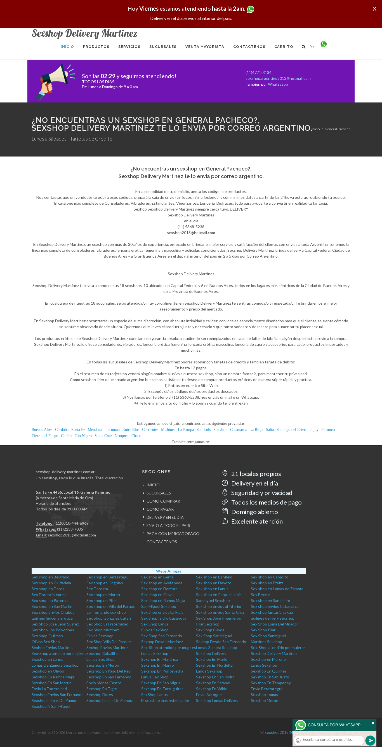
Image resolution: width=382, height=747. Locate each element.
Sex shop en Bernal (158, 577)
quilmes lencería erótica (52, 618)
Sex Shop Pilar (263, 629)
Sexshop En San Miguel (161, 682)
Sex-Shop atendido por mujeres (168, 647)
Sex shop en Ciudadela (51, 582)
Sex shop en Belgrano (50, 577)
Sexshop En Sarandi (213, 682)
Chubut (66, 436)
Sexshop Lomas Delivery (217, 700)
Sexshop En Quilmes (269, 671)
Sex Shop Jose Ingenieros (218, 618)
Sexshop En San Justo (270, 676)
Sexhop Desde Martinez (162, 641)
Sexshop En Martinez (159, 659)
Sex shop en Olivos (158, 594)
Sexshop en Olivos (48, 671)
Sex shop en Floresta (159, 588)
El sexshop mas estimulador (165, 700)
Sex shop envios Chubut (53, 612)
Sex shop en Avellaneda (161, 582)
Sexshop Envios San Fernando (58, 694)
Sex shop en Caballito (269, 577)
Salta (270, 430)
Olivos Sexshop (100, 635)
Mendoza (95, 430)
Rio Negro (83, 436)
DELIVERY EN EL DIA (165, 517)
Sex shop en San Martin (52, 606)
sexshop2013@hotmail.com (72, 535)
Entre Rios (130, 430)
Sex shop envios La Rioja (162, 612)
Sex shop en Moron (103, 594)
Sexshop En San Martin (52, 682)
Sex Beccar (260, 594)
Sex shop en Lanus (212, 588)
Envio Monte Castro (103, 682)
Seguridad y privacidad (261, 492)
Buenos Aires (42, 430)
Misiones (168, 430)
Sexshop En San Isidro (215, 676)
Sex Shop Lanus (155, 624)
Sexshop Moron (264, 700)
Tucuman (112, 430)
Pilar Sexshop (208, 624)
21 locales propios (255, 473)
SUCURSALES (159, 493)
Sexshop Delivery (211, 653)
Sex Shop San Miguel (214, 635)
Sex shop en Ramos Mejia (163, 600)
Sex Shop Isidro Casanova (163, 618)
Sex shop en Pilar (101, 600)
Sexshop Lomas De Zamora (55, 700)
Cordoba (62, 430)
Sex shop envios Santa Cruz (220, 612)
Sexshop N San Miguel (51, 706)
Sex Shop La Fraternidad (107, 624)
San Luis (204, 430)
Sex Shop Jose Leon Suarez (55, 624)
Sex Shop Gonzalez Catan (108, 618)
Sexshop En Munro (157, 665)
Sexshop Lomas (264, 694)
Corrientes (150, 430)
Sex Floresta (97, 588)
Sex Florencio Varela (49, 594)
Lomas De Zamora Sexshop (55, 665)
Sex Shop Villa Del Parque (108, 641)
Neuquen (122, 436)
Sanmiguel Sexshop (213, 600)
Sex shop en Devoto (213, 582)
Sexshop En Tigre (101, 688)
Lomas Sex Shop (100, 659)
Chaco (136, 436)
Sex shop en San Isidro (270, 600)
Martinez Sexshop (266, 641)
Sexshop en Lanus (47, 659)
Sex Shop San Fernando (161, 635)
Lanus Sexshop (264, 665)
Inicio (316, 129)
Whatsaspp (278, 84)
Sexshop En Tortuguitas (162, 688)
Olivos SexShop (155, 629)
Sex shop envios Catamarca (275, 606)
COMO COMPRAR (163, 501)
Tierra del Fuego (45, 436)
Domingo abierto (254, 511)
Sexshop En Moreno (268, 659)
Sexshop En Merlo (211, 659)
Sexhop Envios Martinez (52, 647)
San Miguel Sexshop (158, 606)
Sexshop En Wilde (211, 688)
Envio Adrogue (209, 694)
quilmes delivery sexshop (272, 618)
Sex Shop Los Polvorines (53, 629)
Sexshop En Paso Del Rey (108, 671)
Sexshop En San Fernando (108, 676)
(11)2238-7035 (70, 529)
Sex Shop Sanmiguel (268, 635)
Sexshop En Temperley (271, 682)
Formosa (328, 430)
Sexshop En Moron (102, 665)
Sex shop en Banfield (214, 577)
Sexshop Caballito (102, 653)
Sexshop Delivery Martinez (274, 653)
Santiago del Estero (292, 430)
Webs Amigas (168, 571)
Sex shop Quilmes (47, 635)
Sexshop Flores (99, 694)
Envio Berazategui (266, 688)
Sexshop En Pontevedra (162, 671)
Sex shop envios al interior (219, 606)
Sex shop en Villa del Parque (110, 606)
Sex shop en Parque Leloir (218, 594)
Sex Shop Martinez (102, 629)
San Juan (220, 430)
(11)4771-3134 (259, 72)
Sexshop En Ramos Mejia (53, 676)
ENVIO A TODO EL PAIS (168, 525)
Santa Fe (78, 430)
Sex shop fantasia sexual (272, 612)
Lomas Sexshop (154, 653)
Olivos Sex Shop (46, 641)
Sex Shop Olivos (210, 629)
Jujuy (314, 430)
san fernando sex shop (106, 612)
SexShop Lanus (154, 694)
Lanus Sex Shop (155, 676)
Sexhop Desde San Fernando (221, 641)
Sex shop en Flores (48, 588)
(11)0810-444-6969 (72, 523)
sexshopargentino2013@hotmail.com (278, 78)
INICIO (153, 484)
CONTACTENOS (162, 541)
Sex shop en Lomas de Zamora (277, 588)
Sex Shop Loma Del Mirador (274, 624)
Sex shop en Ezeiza (267, 582)
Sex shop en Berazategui (107, 577)
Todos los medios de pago (266, 502)
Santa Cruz (103, 436)
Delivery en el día (254, 483)
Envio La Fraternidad (49, 688)
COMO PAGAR (160, 509)
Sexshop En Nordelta (214, 665)
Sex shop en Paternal (50, 600)
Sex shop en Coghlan (104, 582)
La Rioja (256, 430)
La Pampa (186, 430)
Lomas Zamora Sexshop (216, 647)
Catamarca (238, 430)
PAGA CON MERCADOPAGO (173, 533)
